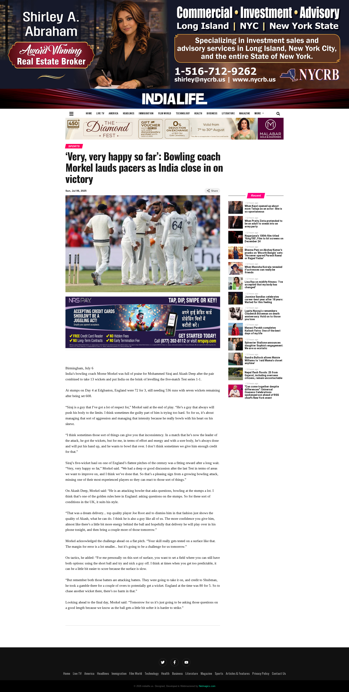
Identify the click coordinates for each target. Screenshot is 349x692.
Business (212, 113)
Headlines (128, 113)
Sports (74, 146)
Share (214, 190)
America (113, 113)
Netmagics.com (207, 686)
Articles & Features (238, 673)
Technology (183, 113)
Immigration (146, 113)
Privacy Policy (260, 673)
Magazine (244, 113)
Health (198, 113)
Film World (164, 113)
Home (89, 113)
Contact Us (279, 673)
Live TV (100, 113)
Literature (228, 113)
